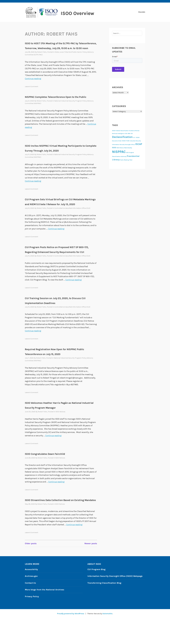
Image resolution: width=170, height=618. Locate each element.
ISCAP (138, 144)
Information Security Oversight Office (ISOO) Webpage (114, 576)
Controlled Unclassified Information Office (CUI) (72, 208)
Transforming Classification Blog (104, 583)
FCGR (127, 141)
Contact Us (30, 583)
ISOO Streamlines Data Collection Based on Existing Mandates (60, 500)
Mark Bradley (128, 148)
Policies (141, 12)
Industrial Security (135, 141)
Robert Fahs (42, 52)
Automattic (107, 613)
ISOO (114, 148)
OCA (127, 152)
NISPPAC (119, 152)
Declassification (122, 137)
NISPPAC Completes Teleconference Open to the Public (55, 97)
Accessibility (31, 569)
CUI (132, 133)
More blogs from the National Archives (44, 589)
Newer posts (90, 543)
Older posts (31, 543)
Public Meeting (124, 160)
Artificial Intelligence (118, 133)
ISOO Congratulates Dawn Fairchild (45, 454)
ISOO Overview (77, 13)
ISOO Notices (60, 412)
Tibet (130, 160)
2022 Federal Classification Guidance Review (125, 130)
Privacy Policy (32, 596)
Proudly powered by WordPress (70, 613)
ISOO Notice (120, 148)
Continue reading (33, 78)
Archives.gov (31, 576)
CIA (126, 133)
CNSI (128, 133)
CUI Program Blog (96, 569)
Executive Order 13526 (119, 141)
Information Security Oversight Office (123, 144)
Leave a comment (31, 87)
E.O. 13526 (136, 137)
